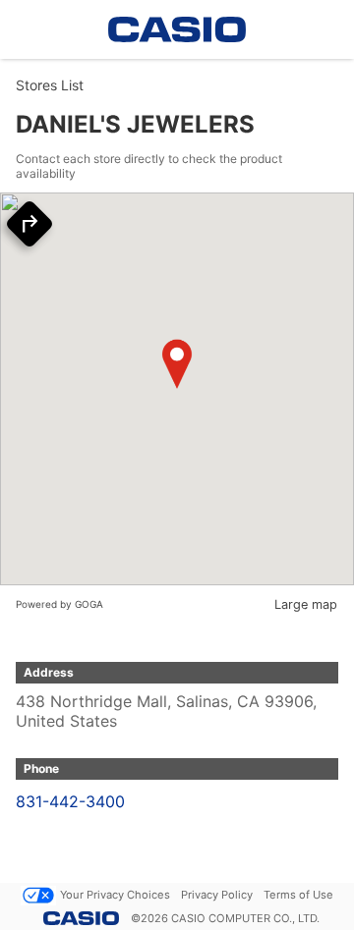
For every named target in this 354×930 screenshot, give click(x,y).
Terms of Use (298, 895)
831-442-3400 (70, 801)
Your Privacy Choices (115, 895)
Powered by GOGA (59, 604)
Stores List (50, 85)
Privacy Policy (217, 895)
